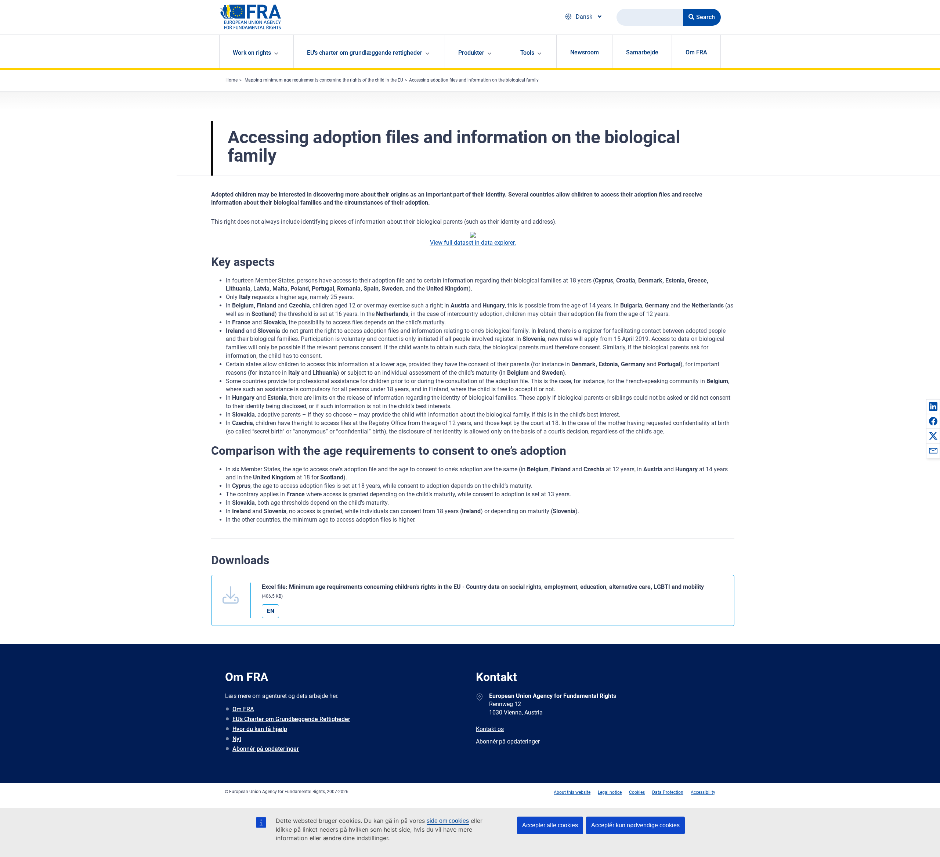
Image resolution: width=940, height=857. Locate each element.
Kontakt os (490, 728)
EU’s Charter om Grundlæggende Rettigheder (291, 719)
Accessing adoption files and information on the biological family (474, 80)
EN (270, 611)
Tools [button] (527, 52)
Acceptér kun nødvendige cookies (635, 825)
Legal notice (610, 792)
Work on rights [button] (252, 52)
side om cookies (448, 821)
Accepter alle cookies (550, 825)
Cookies (637, 792)
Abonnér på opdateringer (265, 748)
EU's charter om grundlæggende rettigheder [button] (364, 52)
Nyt (236, 738)
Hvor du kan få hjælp (259, 728)
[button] (933, 406)
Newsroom (584, 52)
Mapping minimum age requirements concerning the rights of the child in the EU (324, 80)
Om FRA (696, 52)
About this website (572, 792)
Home (231, 80)
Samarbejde (642, 52)
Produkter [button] (471, 52)
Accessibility (703, 792)
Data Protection (667, 792)
